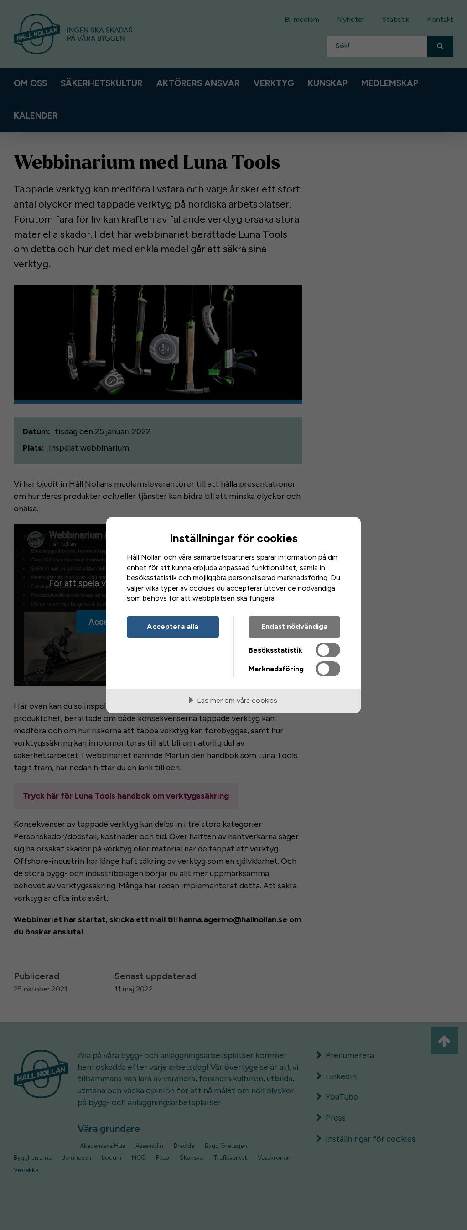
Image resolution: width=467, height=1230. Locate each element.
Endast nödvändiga (294, 626)
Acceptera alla (172, 626)
